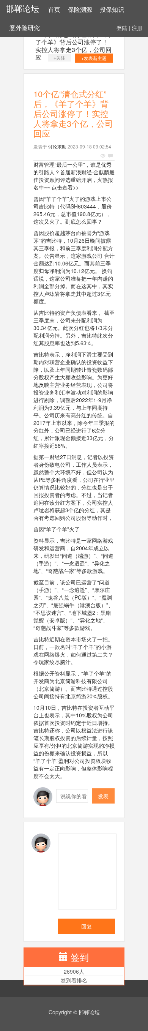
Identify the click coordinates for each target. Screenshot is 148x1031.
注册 (137, 28)
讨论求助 (57, 146)
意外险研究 (24, 28)
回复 (86, 926)
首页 (54, 9)
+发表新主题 (94, 58)
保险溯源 (80, 9)
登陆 (122, 28)
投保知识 (112, 9)
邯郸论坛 (22, 9)
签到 (80, 956)
